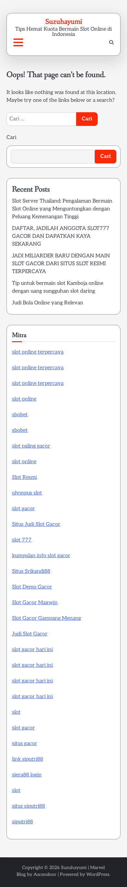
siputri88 (22, 822)
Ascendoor (45, 874)
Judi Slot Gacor (30, 634)
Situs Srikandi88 (31, 571)
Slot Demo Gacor (32, 587)
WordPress (97, 874)
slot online (24, 399)
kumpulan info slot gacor (41, 556)
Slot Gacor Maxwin (35, 603)
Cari (11, 137)
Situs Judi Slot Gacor (36, 524)
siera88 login (27, 775)
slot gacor (23, 509)
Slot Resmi (24, 477)
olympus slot (27, 493)
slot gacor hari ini (32, 650)
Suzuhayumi (63, 21)
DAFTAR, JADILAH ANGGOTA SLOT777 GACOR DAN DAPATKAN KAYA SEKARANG (60, 236)
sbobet (20, 415)
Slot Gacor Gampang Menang (46, 618)
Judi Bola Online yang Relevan (47, 303)
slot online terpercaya (38, 352)
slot (16, 712)
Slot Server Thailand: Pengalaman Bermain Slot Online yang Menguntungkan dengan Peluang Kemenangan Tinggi (62, 209)
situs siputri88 (28, 806)
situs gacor (24, 744)
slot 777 (22, 540)
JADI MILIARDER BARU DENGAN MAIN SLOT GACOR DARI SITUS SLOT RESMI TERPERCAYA (61, 264)
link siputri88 (27, 759)
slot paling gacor (31, 446)
